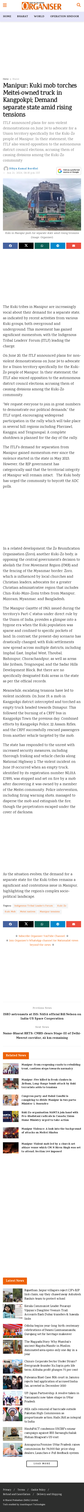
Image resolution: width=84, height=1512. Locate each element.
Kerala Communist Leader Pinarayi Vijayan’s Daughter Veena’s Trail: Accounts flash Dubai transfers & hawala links (51, 1312)
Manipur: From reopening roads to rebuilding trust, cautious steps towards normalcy (50, 1067)
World (39, 16)
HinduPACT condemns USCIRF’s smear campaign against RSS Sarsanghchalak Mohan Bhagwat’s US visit (50, 1433)
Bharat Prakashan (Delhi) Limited (21, 1500)
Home (7, 16)
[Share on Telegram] (57, 246)
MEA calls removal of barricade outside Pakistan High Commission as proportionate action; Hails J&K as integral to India (52, 1415)
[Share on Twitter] (26, 246)
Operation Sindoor (64, 16)
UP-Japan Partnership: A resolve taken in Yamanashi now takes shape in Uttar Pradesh (51, 1397)
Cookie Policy (38, 1490)
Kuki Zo (61, 906)
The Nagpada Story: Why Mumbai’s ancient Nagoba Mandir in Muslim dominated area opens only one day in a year (50, 1348)
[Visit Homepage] (42, 6)
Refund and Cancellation (16, 1494)
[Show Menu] (5, 6)
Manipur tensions (50, 911)
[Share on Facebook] (10, 246)
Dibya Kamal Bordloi (23, 169)
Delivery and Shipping (49, 1494)
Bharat (22, 16)
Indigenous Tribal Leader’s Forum (33, 906)
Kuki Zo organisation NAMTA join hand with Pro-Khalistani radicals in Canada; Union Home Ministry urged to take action (49, 1117)
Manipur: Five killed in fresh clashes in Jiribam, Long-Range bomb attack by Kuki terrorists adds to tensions (48, 1084)
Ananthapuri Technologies (32, 1504)
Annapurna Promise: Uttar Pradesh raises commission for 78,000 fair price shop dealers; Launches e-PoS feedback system (52, 1449)
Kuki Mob (10, 911)
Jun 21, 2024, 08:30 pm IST (23, 173)
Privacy (7, 1490)
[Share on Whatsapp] (42, 246)
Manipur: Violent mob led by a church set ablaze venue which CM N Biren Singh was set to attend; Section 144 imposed (51, 1148)
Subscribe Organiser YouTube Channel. (42, 936)
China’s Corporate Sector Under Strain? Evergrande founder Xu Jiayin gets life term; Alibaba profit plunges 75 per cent (51, 1365)
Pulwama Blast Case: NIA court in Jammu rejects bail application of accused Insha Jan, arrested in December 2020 (51, 1381)
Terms (21, 1490)
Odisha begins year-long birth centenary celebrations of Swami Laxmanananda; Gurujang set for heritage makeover (51, 1330)
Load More (42, 1464)
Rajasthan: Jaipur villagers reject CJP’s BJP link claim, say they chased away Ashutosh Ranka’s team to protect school (52, 1294)
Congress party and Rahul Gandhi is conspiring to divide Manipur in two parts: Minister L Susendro (48, 1100)
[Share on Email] (73, 246)
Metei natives (27, 911)
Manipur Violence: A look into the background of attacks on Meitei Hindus (51, 1131)
